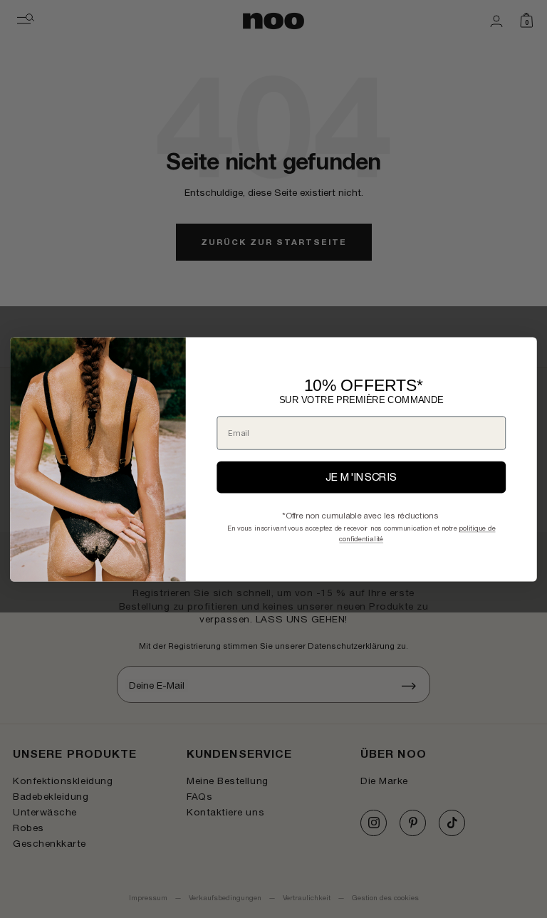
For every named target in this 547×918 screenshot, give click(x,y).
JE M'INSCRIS (361, 477)
